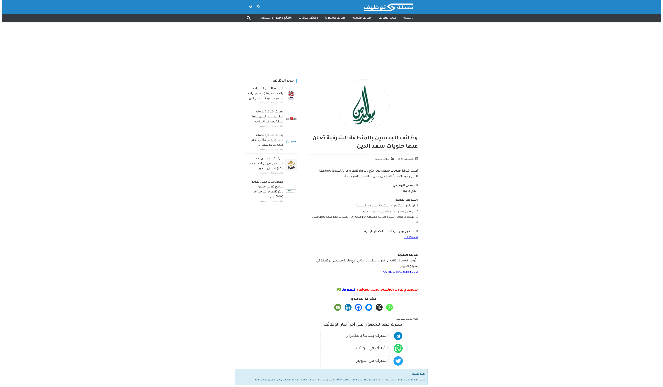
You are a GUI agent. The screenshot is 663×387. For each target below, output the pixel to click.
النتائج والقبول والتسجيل (276, 18)
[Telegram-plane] (250, 6)
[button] (248, 18)
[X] (379, 307)
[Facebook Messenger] (368, 307)
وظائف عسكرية (335, 18)
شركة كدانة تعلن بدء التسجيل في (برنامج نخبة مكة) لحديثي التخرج (267, 163)
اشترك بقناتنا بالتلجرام (367, 336)
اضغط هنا (411, 237)
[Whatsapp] (258, 6)
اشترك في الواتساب (369, 348)
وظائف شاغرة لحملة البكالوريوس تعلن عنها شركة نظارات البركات (268, 116)
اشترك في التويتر (372, 361)
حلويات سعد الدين (404, 319)
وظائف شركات (308, 18)
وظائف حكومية (362, 18)
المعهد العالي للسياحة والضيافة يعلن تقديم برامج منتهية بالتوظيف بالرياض (265, 93)
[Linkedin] (348, 307)
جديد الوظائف (387, 18)
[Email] (337, 307)
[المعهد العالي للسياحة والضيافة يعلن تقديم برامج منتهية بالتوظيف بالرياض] (291, 95)
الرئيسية (408, 18)
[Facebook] (358, 307)
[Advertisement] (331, 48)
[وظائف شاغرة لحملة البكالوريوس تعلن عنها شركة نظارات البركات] (291, 119)
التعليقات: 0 (264, 103)
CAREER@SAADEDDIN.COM (400, 272)
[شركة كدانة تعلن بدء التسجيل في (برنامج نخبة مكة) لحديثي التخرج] (291, 165)
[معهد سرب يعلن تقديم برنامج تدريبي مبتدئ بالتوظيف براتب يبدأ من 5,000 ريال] (291, 191)
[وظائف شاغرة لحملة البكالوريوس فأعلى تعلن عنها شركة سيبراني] (291, 142)
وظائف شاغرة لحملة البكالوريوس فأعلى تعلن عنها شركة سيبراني (267, 140)
